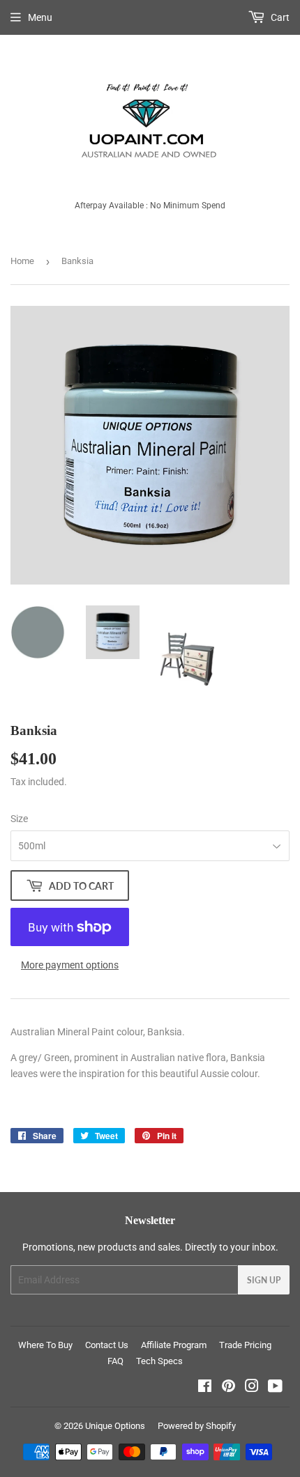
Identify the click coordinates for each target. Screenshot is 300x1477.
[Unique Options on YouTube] (275, 1387)
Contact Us (106, 1345)
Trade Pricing (245, 1345)
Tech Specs (159, 1361)
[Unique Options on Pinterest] (228, 1387)
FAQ (115, 1361)
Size (19, 818)
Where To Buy (45, 1345)
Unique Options (115, 1426)
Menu (40, 17)
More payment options (70, 965)
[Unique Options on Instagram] (252, 1387)
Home (22, 261)
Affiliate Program (174, 1345)
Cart (279, 17)
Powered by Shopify (197, 1426)
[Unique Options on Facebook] (204, 1387)
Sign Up (263, 1280)
